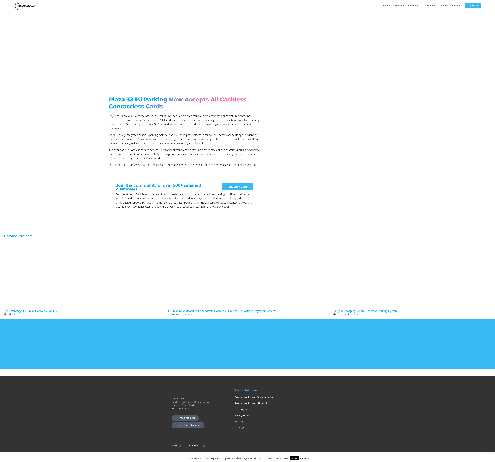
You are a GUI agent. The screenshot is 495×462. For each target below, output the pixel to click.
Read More (304, 458)
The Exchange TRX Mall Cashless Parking (30, 311)
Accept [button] (294, 458)
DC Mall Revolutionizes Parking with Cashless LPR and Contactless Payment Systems (222, 311)
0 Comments (190, 314)
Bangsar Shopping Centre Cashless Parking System (365, 311)
